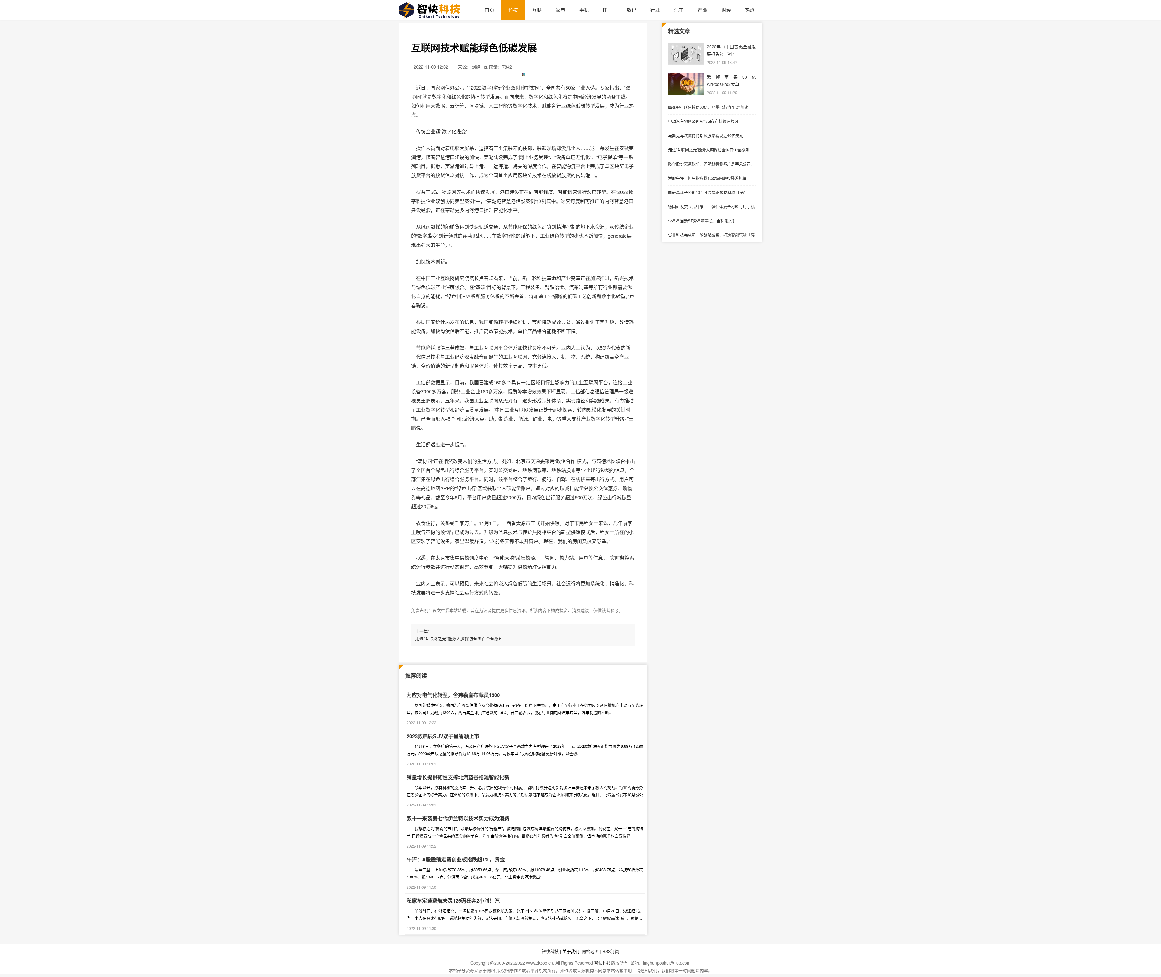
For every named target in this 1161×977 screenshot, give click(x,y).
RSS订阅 (610, 951)
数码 (631, 9)
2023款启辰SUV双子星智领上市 (443, 736)
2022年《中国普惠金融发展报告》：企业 (731, 50)
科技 (513, 9)
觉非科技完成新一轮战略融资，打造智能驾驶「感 (711, 235)
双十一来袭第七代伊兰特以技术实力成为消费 (458, 818)
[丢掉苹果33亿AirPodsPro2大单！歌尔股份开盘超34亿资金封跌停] (686, 84)
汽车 (679, 9)
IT (605, 9)
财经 (726, 9)
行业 (655, 9)
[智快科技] (438, 10)
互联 (537, 9)
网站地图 (590, 951)
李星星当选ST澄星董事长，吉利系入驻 (702, 220)
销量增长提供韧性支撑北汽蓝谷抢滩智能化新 (458, 777)
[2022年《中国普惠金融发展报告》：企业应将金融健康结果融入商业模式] (686, 54)
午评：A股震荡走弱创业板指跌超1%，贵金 (456, 859)
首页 (489, 9)
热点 (750, 9)
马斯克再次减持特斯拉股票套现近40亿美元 (705, 135)
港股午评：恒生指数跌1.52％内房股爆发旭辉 (707, 178)
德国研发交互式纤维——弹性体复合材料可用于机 (711, 206)
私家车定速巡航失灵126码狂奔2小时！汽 (453, 900)
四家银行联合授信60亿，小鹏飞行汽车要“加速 (708, 107)
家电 (560, 9)
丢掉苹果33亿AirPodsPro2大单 (731, 80)
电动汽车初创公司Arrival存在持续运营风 (703, 121)
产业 (702, 9)
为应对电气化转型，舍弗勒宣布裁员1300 (453, 695)
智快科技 (550, 951)
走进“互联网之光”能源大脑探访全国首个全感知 (459, 638)
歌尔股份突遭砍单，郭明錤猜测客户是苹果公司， (711, 164)
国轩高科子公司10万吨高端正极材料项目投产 (707, 192)
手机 (584, 9)
